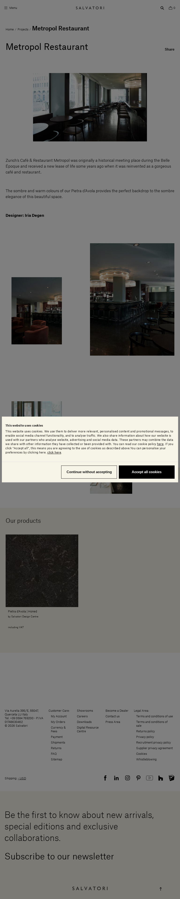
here (160, 444)
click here (54, 452)
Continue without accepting (89, 472)
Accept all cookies (146, 472)
